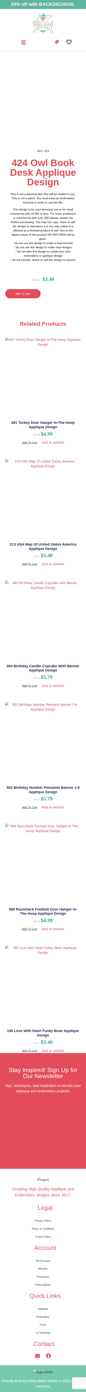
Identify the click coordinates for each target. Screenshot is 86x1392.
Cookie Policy (43, 1236)
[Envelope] (38, 1356)
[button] (23, 42)
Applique (43, 1308)
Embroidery (43, 1316)
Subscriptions (43, 1284)
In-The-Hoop (43, 1332)
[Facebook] (49, 1356)
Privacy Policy (43, 1220)
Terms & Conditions (43, 1228)
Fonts (43, 1324)
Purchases (43, 1276)
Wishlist (43, 1268)
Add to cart (22, 293)
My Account (43, 1260)
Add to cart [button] (29, 442)
